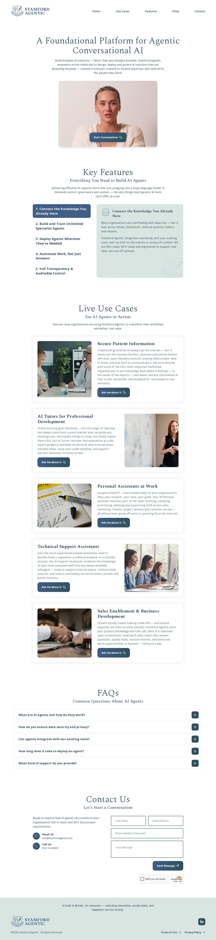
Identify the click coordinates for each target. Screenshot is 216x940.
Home (96, 11)
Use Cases (123, 11)
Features (151, 11)
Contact (200, 11)
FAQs (175, 11)
